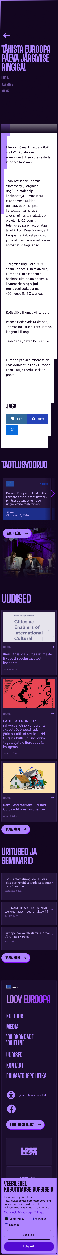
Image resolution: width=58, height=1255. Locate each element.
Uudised (14, 1055)
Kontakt (14, 1065)
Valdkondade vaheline (20, 1040)
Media (12, 1027)
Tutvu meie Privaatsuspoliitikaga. (24, 1212)
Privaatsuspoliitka (26, 1076)
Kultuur (14, 1016)
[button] (53, 493)
